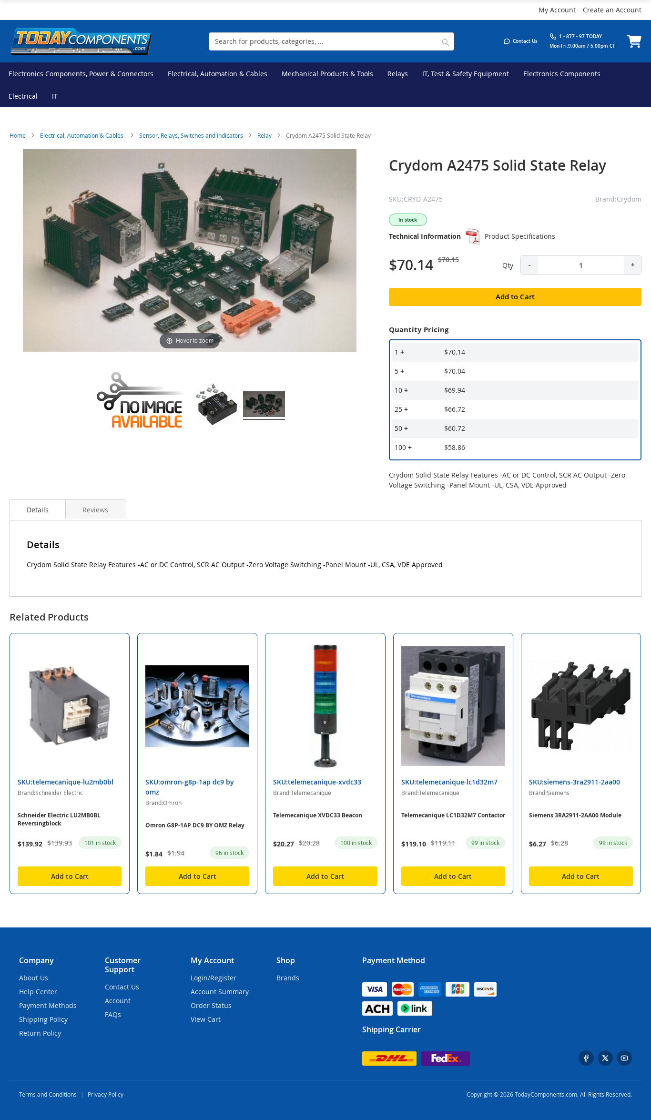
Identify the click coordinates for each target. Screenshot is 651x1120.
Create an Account (612, 9)
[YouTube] (624, 1058)
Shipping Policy (43, 1019)
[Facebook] (586, 1058)
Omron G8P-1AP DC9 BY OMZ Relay (194, 825)
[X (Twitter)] (605, 1058)
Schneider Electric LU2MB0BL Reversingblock (59, 819)
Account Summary (220, 991)
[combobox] (331, 41)
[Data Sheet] (473, 236)
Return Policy (40, 1033)
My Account (557, 9)
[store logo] (81, 41)
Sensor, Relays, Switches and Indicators (191, 135)
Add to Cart (70, 876)
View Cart (206, 1019)
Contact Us (122, 986)
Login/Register (213, 977)
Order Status (211, 1005)
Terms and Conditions (48, 1094)
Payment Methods (48, 1005)
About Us (33, 977)
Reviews (95, 509)
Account (118, 1000)
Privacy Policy (105, 1094)
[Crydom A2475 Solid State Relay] (142, 405)
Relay (264, 135)
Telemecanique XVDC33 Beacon (317, 815)
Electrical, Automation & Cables (82, 135)
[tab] (38, 509)
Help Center (38, 991)
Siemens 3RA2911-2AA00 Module (575, 815)
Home (18, 135)
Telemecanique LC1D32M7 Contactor (453, 815)
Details (38, 509)
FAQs (113, 1014)
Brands (287, 977)
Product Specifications (520, 236)
